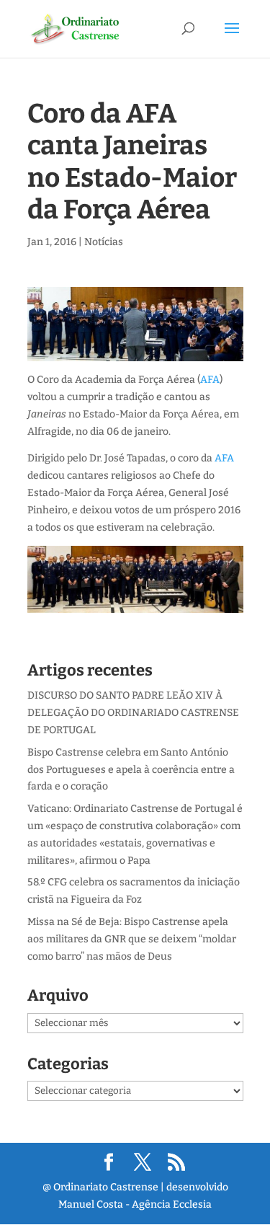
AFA (210, 379)
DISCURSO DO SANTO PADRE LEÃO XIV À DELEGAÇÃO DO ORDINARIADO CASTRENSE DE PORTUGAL (133, 712)
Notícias (103, 242)
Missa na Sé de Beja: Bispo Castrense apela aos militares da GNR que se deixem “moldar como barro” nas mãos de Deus (131, 939)
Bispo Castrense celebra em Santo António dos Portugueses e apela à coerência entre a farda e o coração (131, 769)
